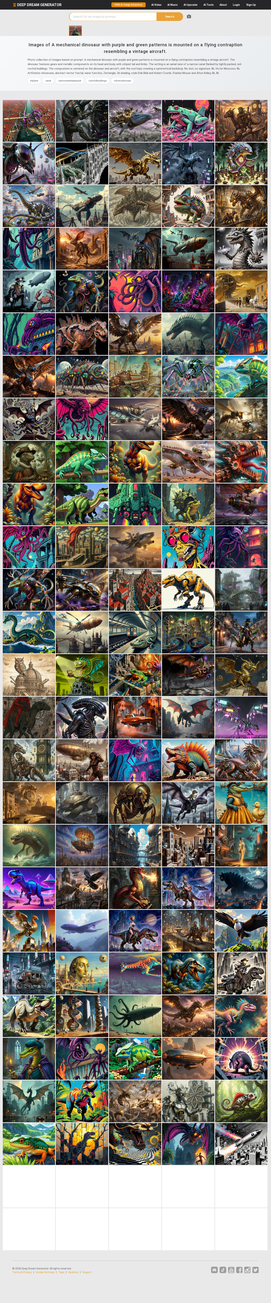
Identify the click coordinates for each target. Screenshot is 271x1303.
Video (156, 4)
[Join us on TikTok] (223, 1270)
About (223, 4)
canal (48, 80)
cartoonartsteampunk (69, 80)
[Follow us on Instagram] (247, 1270)
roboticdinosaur (122, 80)
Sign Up (251, 4)
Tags (61, 1272)
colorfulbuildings (97, 80)
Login (236, 4)
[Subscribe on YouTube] (231, 1270)
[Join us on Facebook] (239, 1270)
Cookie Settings (45, 1272)
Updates (73, 1272)
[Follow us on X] (255, 1270)
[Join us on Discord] (214, 1270)
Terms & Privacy (22, 1272)
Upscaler (191, 4)
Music (172, 4)
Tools (209, 4)
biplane (34, 80)
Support (87, 1272)
